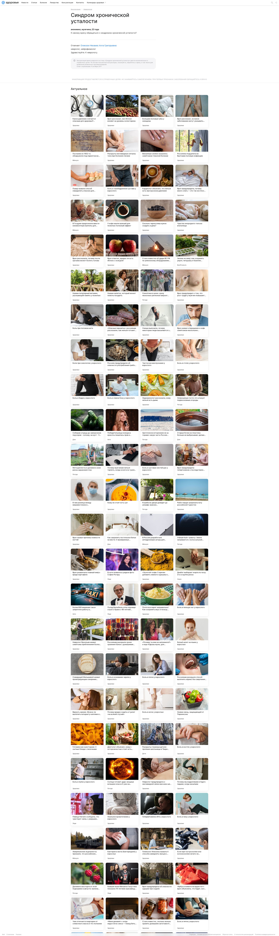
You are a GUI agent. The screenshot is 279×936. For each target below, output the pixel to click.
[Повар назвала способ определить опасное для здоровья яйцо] (87, 181)
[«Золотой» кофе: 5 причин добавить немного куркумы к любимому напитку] (157, 565)
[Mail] (3, 2)
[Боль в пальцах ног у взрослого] (191, 600)
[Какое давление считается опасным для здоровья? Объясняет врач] (87, 111)
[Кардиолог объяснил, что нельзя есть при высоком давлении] (157, 181)
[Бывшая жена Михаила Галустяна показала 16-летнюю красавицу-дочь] (122, 879)
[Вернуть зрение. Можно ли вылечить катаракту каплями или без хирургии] (87, 704)
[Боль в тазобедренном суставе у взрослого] (122, 181)
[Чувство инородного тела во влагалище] (191, 216)
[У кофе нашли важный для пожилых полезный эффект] (122, 216)
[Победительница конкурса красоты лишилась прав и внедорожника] (122, 425)
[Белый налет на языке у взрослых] (191, 634)
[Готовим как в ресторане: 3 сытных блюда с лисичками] (87, 739)
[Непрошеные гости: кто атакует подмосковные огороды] (191, 390)
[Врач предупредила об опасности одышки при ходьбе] (157, 879)
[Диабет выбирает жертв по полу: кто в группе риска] (191, 565)
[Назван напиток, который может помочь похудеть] (122, 285)
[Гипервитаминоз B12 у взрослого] (157, 809)
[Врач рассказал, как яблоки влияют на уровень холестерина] (122, 111)
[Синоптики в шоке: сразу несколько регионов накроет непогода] (157, 285)
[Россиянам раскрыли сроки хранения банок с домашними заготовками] (122, 634)
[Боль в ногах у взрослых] (157, 704)
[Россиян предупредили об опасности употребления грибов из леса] (122, 355)
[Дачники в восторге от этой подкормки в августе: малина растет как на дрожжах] (87, 879)
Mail (3, 934)
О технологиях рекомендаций (243, 934)
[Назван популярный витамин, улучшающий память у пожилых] (87, 285)
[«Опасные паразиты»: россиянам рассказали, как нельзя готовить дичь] (122, 320)
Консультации (75, 9)
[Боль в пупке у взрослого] (87, 774)
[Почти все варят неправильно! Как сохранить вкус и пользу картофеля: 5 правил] (157, 600)
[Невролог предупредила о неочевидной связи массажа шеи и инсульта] (157, 774)
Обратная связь (227, 934)
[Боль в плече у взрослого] (157, 669)
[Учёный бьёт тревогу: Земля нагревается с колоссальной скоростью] (191, 530)
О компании (10, 934)
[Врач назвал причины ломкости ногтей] (87, 530)
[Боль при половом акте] (87, 320)
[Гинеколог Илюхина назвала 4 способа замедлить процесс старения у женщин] (157, 844)
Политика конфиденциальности (265, 934)
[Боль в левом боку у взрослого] (122, 390)
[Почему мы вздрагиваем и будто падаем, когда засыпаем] (191, 774)
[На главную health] (12, 2)
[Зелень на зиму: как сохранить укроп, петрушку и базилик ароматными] (191, 251)
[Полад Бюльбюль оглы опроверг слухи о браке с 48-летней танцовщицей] (122, 600)
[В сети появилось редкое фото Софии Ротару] (122, 565)
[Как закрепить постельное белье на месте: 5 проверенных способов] (122, 530)
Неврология (87, 9)
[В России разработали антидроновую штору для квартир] (157, 530)
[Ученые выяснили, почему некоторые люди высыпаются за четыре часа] (157, 320)
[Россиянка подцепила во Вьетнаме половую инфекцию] (191, 146)
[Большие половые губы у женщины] (157, 111)
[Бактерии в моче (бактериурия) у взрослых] (122, 844)
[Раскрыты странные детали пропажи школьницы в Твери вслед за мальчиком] (157, 739)
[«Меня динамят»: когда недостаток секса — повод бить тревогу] (122, 914)
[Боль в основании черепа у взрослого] (122, 669)
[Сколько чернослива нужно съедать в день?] (157, 216)
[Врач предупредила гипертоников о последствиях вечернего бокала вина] (191, 460)
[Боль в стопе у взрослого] (191, 355)
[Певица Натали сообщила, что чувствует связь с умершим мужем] (87, 809)
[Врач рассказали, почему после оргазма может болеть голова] (87, 251)
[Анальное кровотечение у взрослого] (122, 809)
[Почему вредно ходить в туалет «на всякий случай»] (122, 704)
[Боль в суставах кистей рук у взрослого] (157, 460)
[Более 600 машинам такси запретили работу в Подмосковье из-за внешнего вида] (87, 600)
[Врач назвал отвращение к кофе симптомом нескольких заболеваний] (191, 320)
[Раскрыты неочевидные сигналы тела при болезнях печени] (122, 146)
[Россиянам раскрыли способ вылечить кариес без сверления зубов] (191, 669)
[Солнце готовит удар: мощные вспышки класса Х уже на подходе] (122, 774)
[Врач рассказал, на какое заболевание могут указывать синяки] (191, 111)
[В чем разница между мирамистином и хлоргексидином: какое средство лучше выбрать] (87, 495)
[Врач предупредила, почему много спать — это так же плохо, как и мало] (191, 181)
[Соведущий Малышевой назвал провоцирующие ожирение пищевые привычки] (87, 669)
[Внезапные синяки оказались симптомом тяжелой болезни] (157, 146)
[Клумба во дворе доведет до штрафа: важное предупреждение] (157, 495)
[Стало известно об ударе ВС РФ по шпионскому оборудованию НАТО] (157, 251)
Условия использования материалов (209, 934)
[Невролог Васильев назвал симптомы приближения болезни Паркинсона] (87, 634)
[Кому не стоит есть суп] (122, 495)
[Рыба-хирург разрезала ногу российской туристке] (191, 495)
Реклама (18, 934)
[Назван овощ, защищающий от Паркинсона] (191, 704)
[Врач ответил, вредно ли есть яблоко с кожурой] (122, 251)
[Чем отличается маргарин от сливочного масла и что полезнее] (87, 914)
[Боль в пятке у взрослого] (191, 914)
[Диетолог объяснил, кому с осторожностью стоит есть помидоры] (122, 739)
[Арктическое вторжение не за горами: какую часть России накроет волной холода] (157, 425)
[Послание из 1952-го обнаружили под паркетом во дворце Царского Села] (87, 146)
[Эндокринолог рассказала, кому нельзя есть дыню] (157, 390)
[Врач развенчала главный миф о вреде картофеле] (87, 565)
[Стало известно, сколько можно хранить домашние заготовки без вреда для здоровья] (157, 914)
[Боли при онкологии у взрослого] (87, 355)
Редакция (192, 934)
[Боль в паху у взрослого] (191, 809)
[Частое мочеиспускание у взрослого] (157, 355)
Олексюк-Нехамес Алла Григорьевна (99, 45)
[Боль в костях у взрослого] (191, 739)
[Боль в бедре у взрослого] (87, 390)
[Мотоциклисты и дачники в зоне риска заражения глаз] (87, 460)
